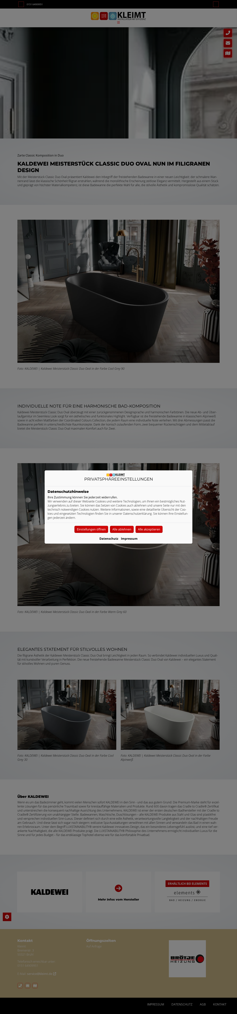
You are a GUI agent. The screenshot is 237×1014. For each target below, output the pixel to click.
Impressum (129, 539)
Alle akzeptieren (149, 529)
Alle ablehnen (121, 529)
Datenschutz (108, 539)
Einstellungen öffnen (91, 529)
